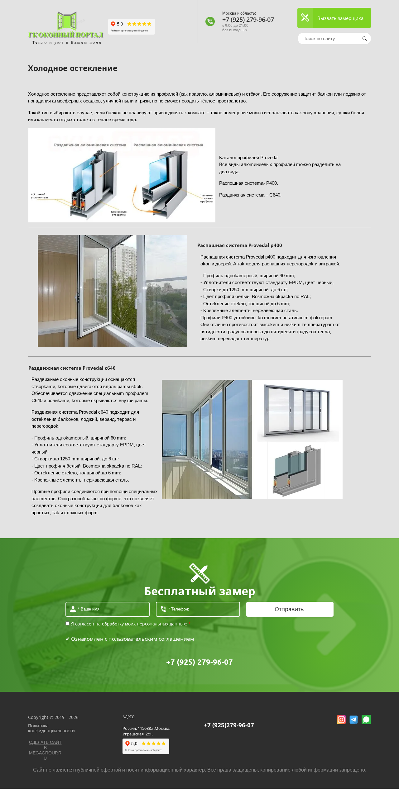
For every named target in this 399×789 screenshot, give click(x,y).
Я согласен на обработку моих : (131, 624)
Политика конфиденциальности (51, 728)
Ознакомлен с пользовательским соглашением (132, 638)
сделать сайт (45, 742)
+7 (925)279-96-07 (229, 725)
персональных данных (161, 624)
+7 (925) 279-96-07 (248, 19)
